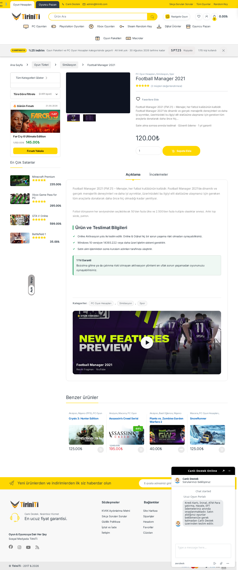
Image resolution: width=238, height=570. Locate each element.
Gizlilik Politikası (111, 521)
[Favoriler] (199, 16)
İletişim (106, 532)
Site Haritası (150, 510)
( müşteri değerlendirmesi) (166, 85)
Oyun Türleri (41, 64)
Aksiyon (73, 413)
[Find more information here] (203, 517)
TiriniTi (16, 565)
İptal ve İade (109, 527)
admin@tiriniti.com (97, 4)
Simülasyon (69, 64)
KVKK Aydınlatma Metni (116, 510)
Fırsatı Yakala (35, 150)
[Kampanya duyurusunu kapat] (223, 50)
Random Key (221, 4)
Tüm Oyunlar (203, 4)
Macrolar (137, 38)
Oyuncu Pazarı (201, 26)
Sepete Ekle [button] (99, 450)
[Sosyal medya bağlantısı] (11, 547)
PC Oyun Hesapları (145, 74)
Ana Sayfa (16, 64)
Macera (122, 413)
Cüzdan (147, 532)
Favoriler (148, 527)
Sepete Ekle (184, 150)
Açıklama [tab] (133, 174)
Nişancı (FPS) (85, 413)
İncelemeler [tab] (158, 174)
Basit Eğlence (166, 413)
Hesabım (148, 521)
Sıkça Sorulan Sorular (181, 4)
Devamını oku (179, 450)
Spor (171, 74)
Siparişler (148, 516)
